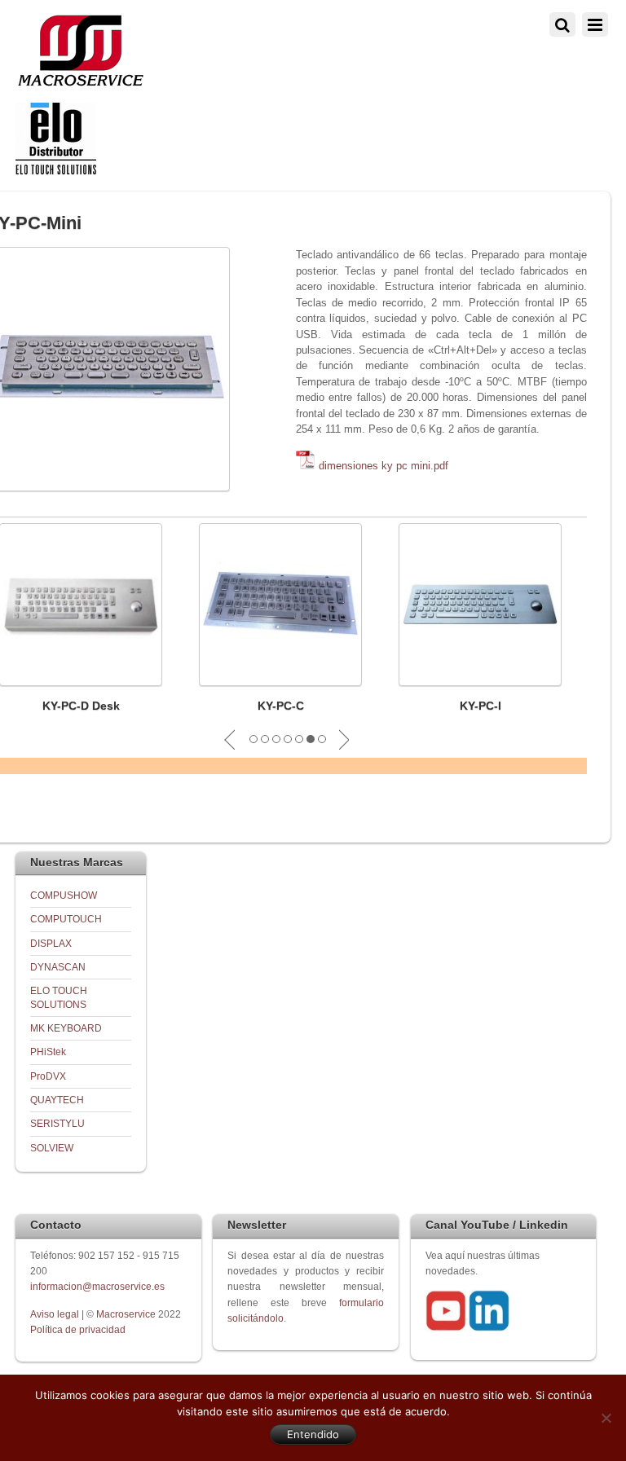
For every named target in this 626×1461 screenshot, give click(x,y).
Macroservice (126, 1314)
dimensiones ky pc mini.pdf (383, 466)
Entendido (313, 1434)
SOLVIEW (51, 1147)
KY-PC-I (480, 705)
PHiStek (48, 1051)
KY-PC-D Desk (81, 705)
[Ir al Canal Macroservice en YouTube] (445, 1327)
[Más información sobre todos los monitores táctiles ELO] (55, 171)
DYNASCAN (58, 967)
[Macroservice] (80, 82)
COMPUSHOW (63, 895)
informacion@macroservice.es (97, 1286)
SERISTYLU (57, 1123)
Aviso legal (56, 1314)
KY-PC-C (281, 705)
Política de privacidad (78, 1329)
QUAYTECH (57, 1099)
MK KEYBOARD (66, 1028)
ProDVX (48, 1076)
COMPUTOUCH (66, 918)
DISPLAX (51, 943)
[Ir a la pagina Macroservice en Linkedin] (489, 1327)
